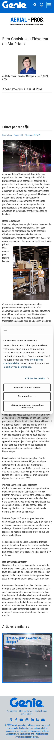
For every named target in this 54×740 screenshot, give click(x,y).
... (27, 657)
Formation (7, 135)
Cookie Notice (41, 711)
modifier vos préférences (17, 366)
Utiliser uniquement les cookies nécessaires (27, 406)
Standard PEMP (32, 135)
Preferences (12, 711)
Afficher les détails (35, 378)
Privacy (30, 711)
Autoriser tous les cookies (27, 387)
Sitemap (22, 711)
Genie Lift (18, 135)
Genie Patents (27, 714)
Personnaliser (25, 396)
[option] (27, 657)
